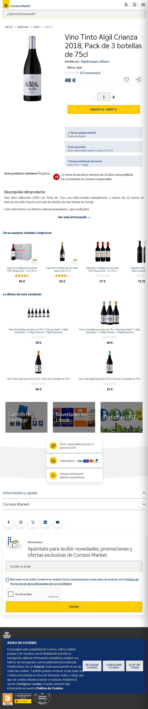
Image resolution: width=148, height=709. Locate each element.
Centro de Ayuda (76, 136)
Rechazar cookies (92, 666)
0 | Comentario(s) (90, 72)
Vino (36, 27)
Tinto (48, 27)
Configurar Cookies (114, 666)
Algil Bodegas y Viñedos (95, 61)
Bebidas (23, 27)
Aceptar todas (134, 666)
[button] (113, 96)
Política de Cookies (50, 688)
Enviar (74, 607)
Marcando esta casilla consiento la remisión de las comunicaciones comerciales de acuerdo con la (74, 581)
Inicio (9, 27)
